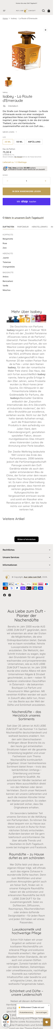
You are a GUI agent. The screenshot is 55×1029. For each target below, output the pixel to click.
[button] (4, 11)
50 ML (20, 142)
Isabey (5, 92)
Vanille (5, 285)
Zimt (5, 248)
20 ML (9, 142)
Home (5, 18)
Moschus (6, 290)
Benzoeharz (8, 281)
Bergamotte (8, 239)
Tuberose (7, 262)
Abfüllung (35, 142)
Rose (5, 243)
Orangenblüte (9, 267)
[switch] (5, 1025)
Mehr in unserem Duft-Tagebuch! (24, 217)
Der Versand (18, 157)
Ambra (5, 276)
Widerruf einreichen (26, 539)
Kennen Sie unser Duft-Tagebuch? (26, 3)
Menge (5, 175)
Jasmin (6, 258)
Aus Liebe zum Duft (32, 577)
